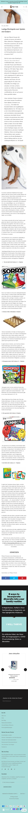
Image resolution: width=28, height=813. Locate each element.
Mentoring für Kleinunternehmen (9, 742)
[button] (12, 677)
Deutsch (22, 793)
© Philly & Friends (14, 796)
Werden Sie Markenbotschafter (9, 740)
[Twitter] (5, 769)
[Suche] (24, 6)
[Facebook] (2, 769)
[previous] (2, 669)
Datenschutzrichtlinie (7, 722)
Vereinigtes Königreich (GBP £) (9, 793)
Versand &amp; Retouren (7, 725)
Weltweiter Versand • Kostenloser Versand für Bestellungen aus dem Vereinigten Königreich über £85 (14, 2)
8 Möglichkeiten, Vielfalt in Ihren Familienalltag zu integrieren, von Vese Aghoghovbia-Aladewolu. (13, 610)
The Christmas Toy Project (8, 744)
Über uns (4, 715)
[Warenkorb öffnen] (26, 6)
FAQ (3, 718)
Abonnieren (7, 787)
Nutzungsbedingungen (7, 727)
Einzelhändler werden (7, 735)
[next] (25, 669)
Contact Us (4, 747)
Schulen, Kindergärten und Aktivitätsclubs (11, 737)
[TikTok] (14, 769)
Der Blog (4, 720)
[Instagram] (8, 769)
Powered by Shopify (14, 798)
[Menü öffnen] (1, 6)
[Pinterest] (11, 769)
